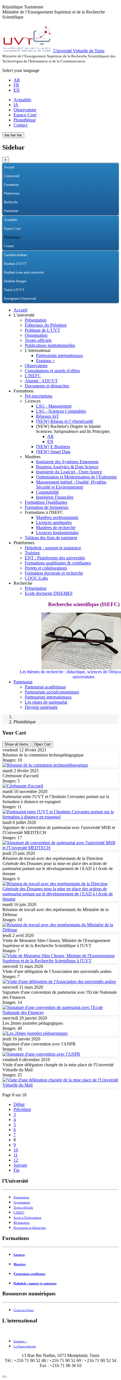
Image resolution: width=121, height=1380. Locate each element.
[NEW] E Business (53, 446)
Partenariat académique (45, 687)
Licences (19, 1254)
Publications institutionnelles (50, 345)
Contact (20, 125)
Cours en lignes (23, 1310)
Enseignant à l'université (20, 299)
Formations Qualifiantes (46, 502)
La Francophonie (25, 1346)
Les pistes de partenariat (46, 702)
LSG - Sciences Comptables (61, 411)
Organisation (36, 335)
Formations (11, 185)
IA (16, 104)
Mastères (20, 1264)
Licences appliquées (54, 522)
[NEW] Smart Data (53, 451)
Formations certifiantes (29, 1273)
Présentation (35, 320)
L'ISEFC (33, 375)
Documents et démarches (47, 385)
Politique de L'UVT (42, 330)
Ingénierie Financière (54, 497)
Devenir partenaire (41, 707)
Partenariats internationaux (59, 355)
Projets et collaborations (46, 568)
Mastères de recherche (55, 527)
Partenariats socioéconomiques (52, 692)
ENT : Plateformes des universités (55, 557)
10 (16, 1150)
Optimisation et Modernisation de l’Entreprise (76, 477)
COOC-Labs (36, 578)
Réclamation (22, 1222)
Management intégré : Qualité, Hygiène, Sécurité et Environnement (71, 484)
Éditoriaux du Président (45, 325)
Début (19, 1104)
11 (16, 1155)
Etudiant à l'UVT (15, 264)
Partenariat (11, 211)
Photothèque (25, 120)
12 (16, 1160)
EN (17, 90)
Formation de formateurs (46, 507)
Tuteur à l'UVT (14, 290)
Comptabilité (47, 492)
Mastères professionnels (57, 517)
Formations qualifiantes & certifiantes (58, 563)
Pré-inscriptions (38, 396)
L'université (11, 176)
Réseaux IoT (47, 416)
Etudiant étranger (15, 281)
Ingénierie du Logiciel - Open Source (69, 471)
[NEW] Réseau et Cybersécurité (64, 421)
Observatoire (25, 109)
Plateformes (12, 193)
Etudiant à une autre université (24, 272)
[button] (114, 176)
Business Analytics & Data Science (67, 466)
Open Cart (42, 744)
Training (32, 552)
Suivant (20, 1165)
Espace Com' (25, 114)
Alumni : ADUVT (41, 380)
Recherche (11, 202)
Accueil (9, 167)
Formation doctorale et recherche (54, 573)
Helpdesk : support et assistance (53, 547)
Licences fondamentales (57, 532)
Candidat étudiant (15, 255)
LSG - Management (53, 406)
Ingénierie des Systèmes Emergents (67, 461)
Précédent (22, 1109)
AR (17, 80)
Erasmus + (45, 360)
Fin (16, 1170)
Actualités (22, 99)
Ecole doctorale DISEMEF (49, 593)
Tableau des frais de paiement (51, 537)
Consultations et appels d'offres (52, 370)
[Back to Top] (4, 1376)
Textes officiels (38, 340)
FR (16, 85)
